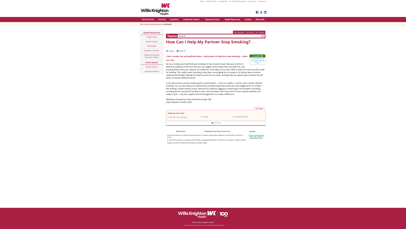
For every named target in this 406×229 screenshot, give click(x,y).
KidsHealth (151, 46)
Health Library (152, 41)
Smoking (205, 117)
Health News (151, 37)
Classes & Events (212, 19)
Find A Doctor (148, 19)
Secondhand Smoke (241, 117)
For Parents (239, 32)
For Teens (260, 32)
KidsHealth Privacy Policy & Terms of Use (217, 131)
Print (181, 51)
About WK (260, 19)
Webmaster (221, 225)
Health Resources (232, 19)
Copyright (252, 131)
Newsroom (252, 1)
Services (162, 19)
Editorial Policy (181, 131)
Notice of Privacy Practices (210, 225)
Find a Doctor (151, 62)
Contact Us (262, 1)
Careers (248, 19)
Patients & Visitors (191, 19)
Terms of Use (199, 225)
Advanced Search (152, 71)
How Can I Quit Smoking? (178, 117)
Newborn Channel (151, 50)
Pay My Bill (223, 1)
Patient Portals (211, 1)
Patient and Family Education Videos (151, 56)
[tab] (259, 108)
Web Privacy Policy (190, 225)
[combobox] (219, 36)
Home (202, 1)
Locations (174, 19)
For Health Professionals (237, 1)
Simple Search (152, 67)
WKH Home (144, 24)
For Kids (250, 32)
